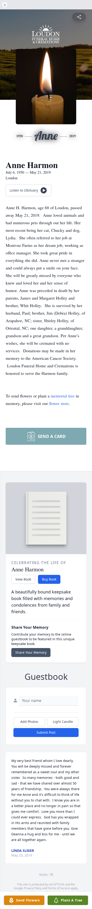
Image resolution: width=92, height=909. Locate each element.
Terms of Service (59, 888)
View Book (23, 579)
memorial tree (63, 396)
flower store (59, 403)
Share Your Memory (30, 652)
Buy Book (49, 579)
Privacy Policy (33, 888)
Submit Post (46, 732)
